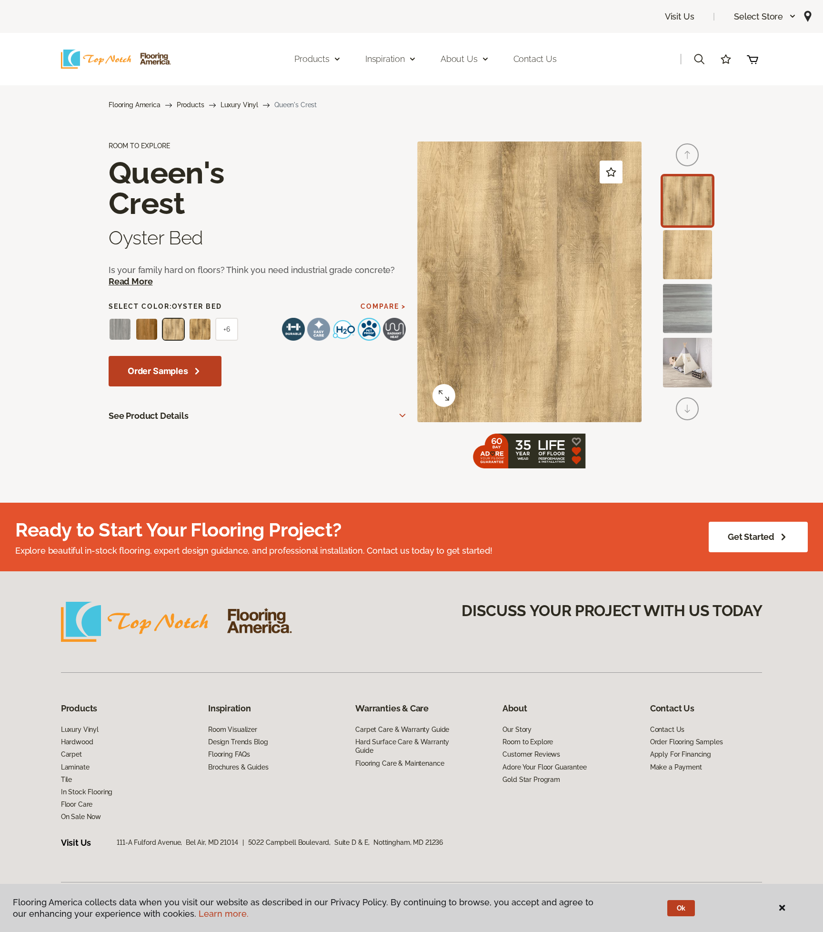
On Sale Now (81, 817)
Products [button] (312, 59)
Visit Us (679, 16)
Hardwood (77, 742)
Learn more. (224, 914)
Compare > (383, 306)
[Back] (687, 154)
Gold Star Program (531, 779)
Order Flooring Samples (686, 742)
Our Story (517, 729)
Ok (681, 908)
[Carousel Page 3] (687, 308)
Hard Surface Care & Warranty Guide (402, 746)
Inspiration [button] (385, 59)
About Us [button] (459, 59)
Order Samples (158, 371)
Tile (66, 779)
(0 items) (752, 59)
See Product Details (149, 416)
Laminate (75, 767)
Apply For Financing (680, 754)
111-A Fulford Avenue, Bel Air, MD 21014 (177, 842)
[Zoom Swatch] (443, 395)
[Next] (687, 408)
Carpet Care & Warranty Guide (402, 729)
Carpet (71, 754)
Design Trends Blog (238, 742)
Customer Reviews (531, 754)
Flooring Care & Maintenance (399, 763)
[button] (765, 16)
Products (190, 105)
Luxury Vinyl (239, 105)
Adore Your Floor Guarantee (544, 767)
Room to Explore (527, 742)
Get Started (751, 537)
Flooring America (135, 105)
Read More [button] (130, 281)
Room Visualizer (232, 729)
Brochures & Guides (238, 767)
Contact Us (535, 59)
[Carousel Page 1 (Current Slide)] (687, 201)
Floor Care (77, 804)
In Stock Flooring (87, 792)
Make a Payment (676, 767)
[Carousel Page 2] (687, 255)
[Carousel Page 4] (687, 362)
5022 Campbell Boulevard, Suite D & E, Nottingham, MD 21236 (345, 842)
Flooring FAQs (229, 754)
